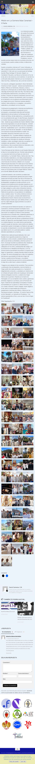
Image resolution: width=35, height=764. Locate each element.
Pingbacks (20, 632)
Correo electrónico (23, 673)
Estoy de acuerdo (14, 761)
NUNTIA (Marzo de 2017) (8, 611)
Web (4, 679)
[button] (6, 308)
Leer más (23, 761)
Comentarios (8, 632)
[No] (33, 759)
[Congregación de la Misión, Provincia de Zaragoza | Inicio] (2, 2)
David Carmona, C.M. (9, 26)
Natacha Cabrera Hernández (13, 636)
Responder (8, 653)
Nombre (5, 673)
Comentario (6, 662)
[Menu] (33, 2)
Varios (3, 16)
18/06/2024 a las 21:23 (13, 638)
